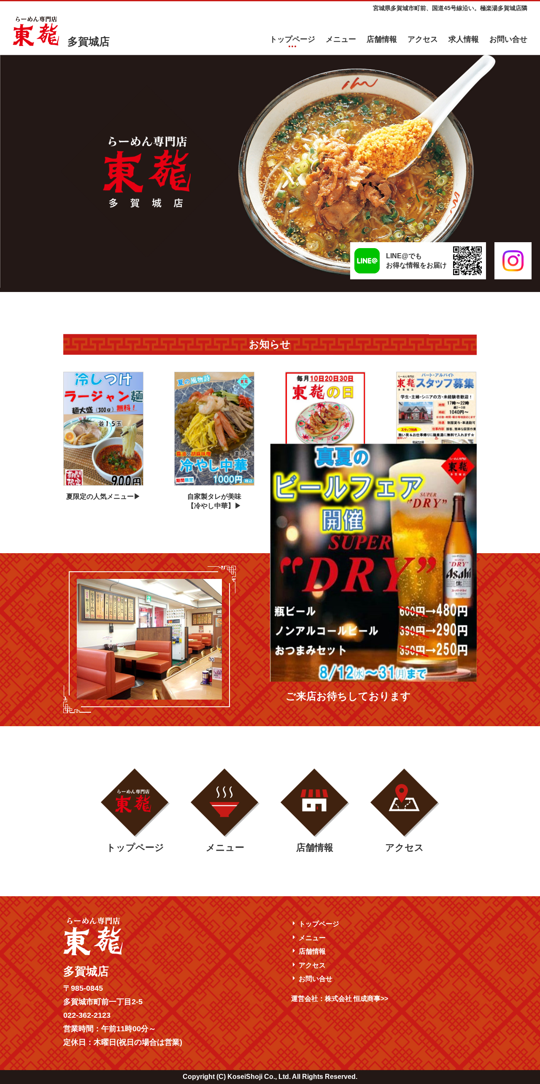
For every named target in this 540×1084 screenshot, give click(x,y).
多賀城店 (89, 41)
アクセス (423, 39)
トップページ (292, 39)
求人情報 (463, 39)
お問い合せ (508, 39)
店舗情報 (382, 39)
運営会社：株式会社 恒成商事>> (339, 998)
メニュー (341, 39)
